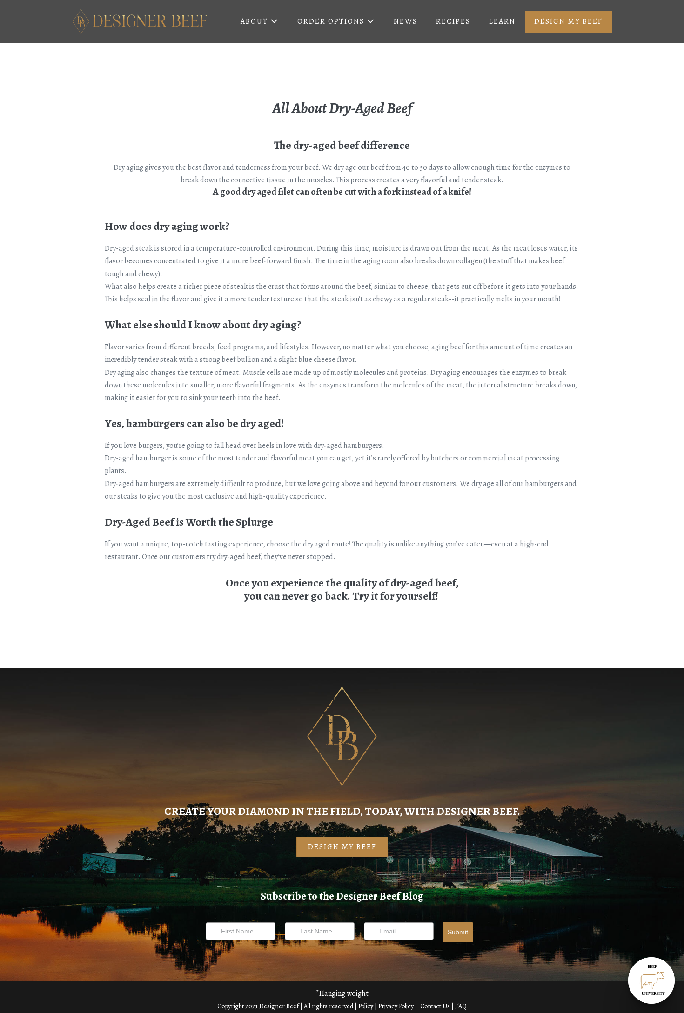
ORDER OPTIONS (332, 21)
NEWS (405, 21)
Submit (458, 932)
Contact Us (435, 1006)
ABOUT (255, 21)
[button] (342, 847)
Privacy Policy (396, 1006)
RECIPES (453, 21)
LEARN (502, 21)
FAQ (461, 1006)
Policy (365, 1006)
